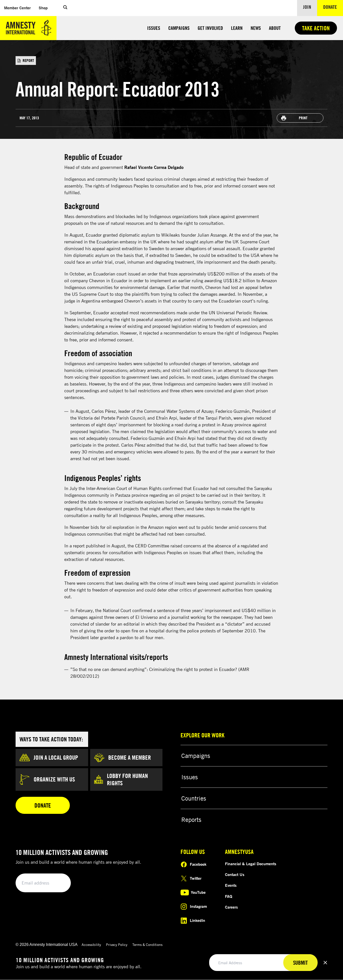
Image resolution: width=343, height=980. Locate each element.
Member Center (19, 7)
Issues (153, 28)
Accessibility (91, 944)
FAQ (228, 896)
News (256, 28)
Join (307, 7)
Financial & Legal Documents (250, 863)
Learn (237, 28)
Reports (191, 819)
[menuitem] (17, 8)
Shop (45, 7)
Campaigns (179, 28)
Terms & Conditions (147, 944)
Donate (333, 7)
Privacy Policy (116, 944)
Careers (231, 907)
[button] (65, 8)
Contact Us (234, 874)
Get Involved (210, 28)
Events (231, 885)
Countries (193, 798)
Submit (58, 883)
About (275, 28)
